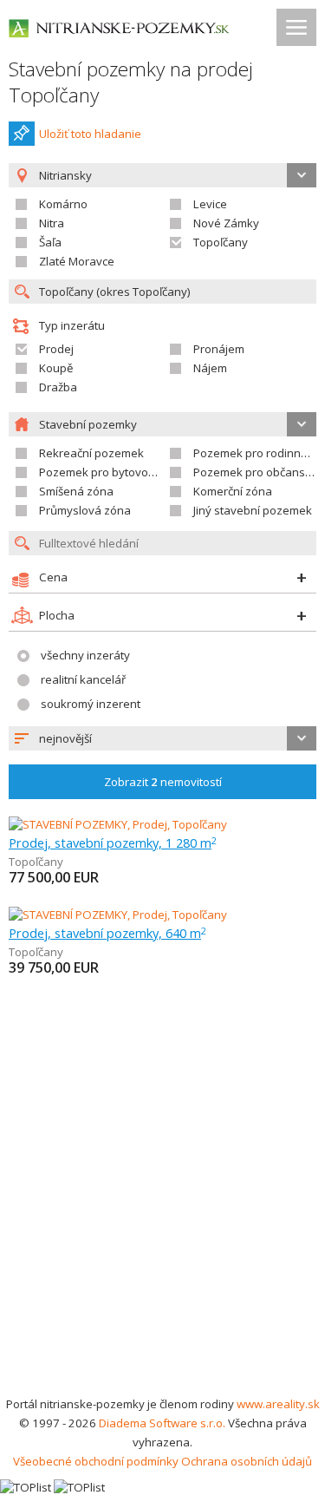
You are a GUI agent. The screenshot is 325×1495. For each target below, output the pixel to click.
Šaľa (50, 242)
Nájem (210, 368)
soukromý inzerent (90, 703)
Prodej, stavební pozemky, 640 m (107, 932)
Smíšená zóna (76, 491)
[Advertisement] (162, 1223)
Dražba (58, 387)
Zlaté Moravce (76, 261)
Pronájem (218, 349)
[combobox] (162, 738)
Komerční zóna (232, 491)
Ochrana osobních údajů (246, 1461)
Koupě (56, 368)
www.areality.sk (278, 1404)
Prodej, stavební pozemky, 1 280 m (113, 842)
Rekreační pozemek (91, 453)
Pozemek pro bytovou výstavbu (122, 472)
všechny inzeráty (85, 655)
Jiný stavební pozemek (252, 510)
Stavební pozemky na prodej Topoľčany (131, 82)
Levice (210, 204)
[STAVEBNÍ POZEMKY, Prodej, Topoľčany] (118, 824)
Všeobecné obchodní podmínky (96, 1461)
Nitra (51, 223)
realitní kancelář (83, 679)
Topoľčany (220, 242)
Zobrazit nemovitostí (163, 782)
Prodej (56, 349)
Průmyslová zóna (85, 510)
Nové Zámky (226, 223)
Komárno (63, 204)
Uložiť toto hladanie (90, 133)
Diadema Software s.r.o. (162, 1423)
